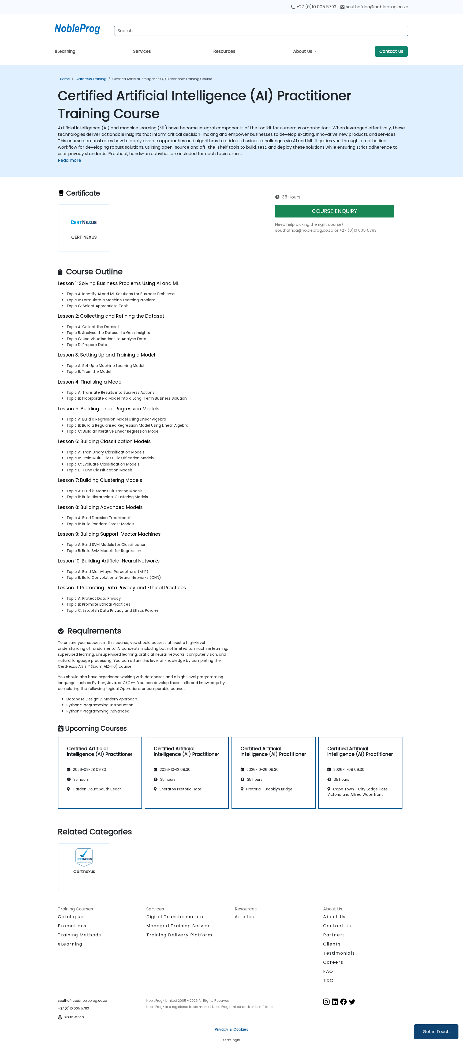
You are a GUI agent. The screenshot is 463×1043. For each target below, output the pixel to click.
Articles (244, 917)
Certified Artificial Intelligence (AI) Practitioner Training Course (162, 79)
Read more (69, 160)
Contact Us (391, 51)
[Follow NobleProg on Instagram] (326, 1001)
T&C (328, 980)
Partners (334, 935)
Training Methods (79, 935)
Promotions (72, 926)
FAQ (328, 971)
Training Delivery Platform (179, 935)
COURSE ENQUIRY (334, 211)
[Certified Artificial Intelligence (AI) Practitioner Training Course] (82, 28)
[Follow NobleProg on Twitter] (352, 1001)
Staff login (231, 1040)
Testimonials (339, 953)
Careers (333, 962)
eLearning (65, 51)
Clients (332, 944)
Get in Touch (436, 1032)
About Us (303, 51)
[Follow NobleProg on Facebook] (343, 1001)
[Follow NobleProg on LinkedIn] (335, 1001)
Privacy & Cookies (231, 1029)
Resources (224, 51)
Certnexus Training (91, 79)
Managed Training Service (178, 926)
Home (65, 79)
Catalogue (71, 917)
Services (142, 51)
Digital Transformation (174, 917)
